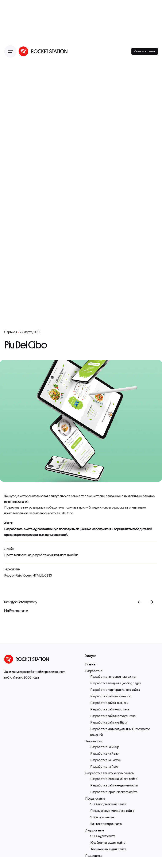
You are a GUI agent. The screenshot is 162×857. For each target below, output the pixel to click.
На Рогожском (16, 610)
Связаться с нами (144, 51)
